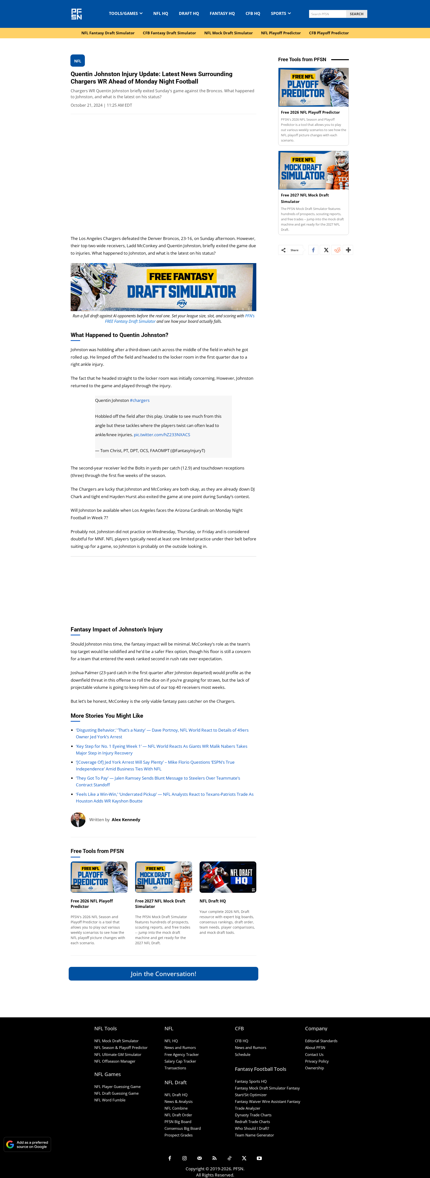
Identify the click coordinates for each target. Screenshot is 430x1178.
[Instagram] (185, 1159)
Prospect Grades (178, 1134)
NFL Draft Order (178, 1114)
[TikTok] (229, 1159)
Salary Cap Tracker (180, 1061)
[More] (348, 250)
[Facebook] (313, 250)
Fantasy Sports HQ (251, 1081)
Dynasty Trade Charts (253, 1114)
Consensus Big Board (182, 1128)
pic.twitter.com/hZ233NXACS (162, 434)
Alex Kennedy (126, 819)
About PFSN (315, 1047)
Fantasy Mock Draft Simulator (260, 1087)
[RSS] (214, 1159)
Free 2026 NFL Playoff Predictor (92, 903)
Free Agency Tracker (181, 1054)
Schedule (242, 1054)
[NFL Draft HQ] (228, 877)
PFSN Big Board (177, 1121)
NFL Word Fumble (109, 1099)
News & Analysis (178, 1101)
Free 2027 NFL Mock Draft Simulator (160, 903)
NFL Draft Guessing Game (116, 1093)
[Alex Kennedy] (80, 819)
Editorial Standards (321, 1040)
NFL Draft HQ (213, 901)
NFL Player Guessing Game (117, 1086)
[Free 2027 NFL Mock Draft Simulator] (163, 877)
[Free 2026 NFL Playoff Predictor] (99, 877)
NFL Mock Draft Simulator (116, 1040)
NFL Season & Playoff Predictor (121, 1047)
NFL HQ (171, 1040)
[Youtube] (259, 1159)
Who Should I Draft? (252, 1128)
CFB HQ (241, 1040)
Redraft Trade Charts (252, 1121)
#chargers (140, 400)
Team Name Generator (254, 1134)
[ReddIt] (336, 250)
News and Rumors (180, 1047)
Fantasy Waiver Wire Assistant (260, 1101)
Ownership (314, 1067)
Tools (75, 887)
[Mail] (200, 1159)
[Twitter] (325, 250)
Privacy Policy (317, 1061)
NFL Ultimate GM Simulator (117, 1054)
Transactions (175, 1067)
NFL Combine (176, 1108)
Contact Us (314, 1054)
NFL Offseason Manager (114, 1061)
